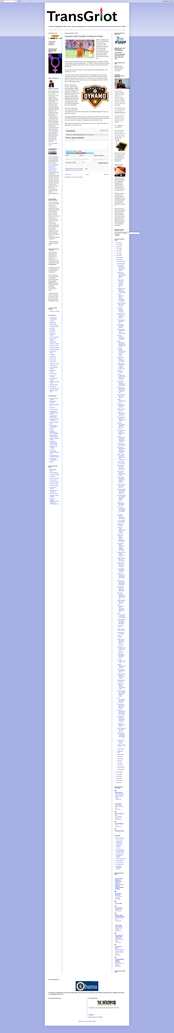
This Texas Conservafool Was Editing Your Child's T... (121, 510)
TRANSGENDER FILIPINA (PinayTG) (119, 961)
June (119, 758)
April (119, 763)
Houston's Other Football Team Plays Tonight (121, 676)
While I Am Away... (119, 909)
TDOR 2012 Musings (120, 525)
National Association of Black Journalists (54, 432)
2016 (117, 251)
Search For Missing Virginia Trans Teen (120, 309)
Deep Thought (53, 324)
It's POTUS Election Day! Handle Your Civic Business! (121, 649)
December (120, 261)
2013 (117, 257)
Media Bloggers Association (54, 426)
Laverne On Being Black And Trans (121, 504)
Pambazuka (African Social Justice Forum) (53, 443)
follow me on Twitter (54, 311)
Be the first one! (89, 134)
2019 (117, 244)
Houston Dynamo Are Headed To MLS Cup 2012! (121, 425)
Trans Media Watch (121, 858)
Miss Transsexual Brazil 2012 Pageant (121, 700)
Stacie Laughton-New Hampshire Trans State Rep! (120, 608)
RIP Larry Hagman (120, 371)
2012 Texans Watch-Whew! (121, 444)
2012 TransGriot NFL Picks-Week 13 (121, 304)
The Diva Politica (54, 485)
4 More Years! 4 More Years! (121, 629)
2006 (117, 782)
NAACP (52, 429)
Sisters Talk (52, 361)
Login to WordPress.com (80, 153)
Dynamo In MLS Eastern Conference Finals (121, 554)
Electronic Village (54, 326)
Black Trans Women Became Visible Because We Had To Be (121, 538)
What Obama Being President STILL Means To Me (121, 686)
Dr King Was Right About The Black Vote (120, 656)
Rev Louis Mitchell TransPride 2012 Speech (121, 516)
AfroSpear (52, 321)
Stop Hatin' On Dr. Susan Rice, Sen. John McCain (121, 467)
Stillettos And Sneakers (119, 845)
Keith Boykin (53, 342)
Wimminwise (53, 386)
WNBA (51, 461)
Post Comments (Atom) (77, 177)
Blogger (94, 1021)
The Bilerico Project (53, 371)
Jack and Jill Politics (53, 334)
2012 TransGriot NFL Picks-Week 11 (121, 486)
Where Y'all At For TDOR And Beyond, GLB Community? (121, 457)
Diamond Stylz (119, 792)
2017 (117, 249)
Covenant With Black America (53, 416)
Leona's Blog (118, 903)
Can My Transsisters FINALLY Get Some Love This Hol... (121, 377)
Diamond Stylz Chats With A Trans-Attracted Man (121, 331)
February (120, 767)
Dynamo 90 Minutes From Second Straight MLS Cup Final (121, 450)
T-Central (118, 848)
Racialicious (53, 356)
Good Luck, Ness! (120, 636)
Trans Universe (120, 862)
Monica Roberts (54, 88)
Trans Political (119, 860)
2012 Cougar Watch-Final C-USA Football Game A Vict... (121, 366)
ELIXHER (52, 328)
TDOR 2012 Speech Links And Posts (121, 414)
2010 (117, 774)
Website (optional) (98, 155)
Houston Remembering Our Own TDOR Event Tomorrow (121, 439)
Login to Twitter (90, 153)
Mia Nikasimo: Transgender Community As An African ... (121, 735)
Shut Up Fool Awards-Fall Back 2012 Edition (121, 706)
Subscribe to (69, 162)
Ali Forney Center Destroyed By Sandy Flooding (121, 530)
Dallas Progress (54, 472)
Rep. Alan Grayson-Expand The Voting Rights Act (121, 595)
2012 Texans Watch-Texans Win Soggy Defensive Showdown (120, 547)
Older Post (106, 174)
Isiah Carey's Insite (54, 478)
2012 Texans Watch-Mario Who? (121, 671)
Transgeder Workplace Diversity (119, 867)
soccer (81, 170)
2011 (117, 772)
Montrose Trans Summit (121, 409)
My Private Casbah (54, 347)
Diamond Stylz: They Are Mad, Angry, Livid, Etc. (121, 564)
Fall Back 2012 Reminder (121, 681)
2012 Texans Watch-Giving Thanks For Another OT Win (121, 390)
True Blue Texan (54, 493)
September (120, 751)
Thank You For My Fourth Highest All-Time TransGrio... (121, 642)
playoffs (77, 170)
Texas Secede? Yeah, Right (121, 521)
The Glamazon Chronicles (53, 491)
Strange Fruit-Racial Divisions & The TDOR (120, 359)
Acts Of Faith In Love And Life (53, 318)
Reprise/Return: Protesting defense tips (119, 806)
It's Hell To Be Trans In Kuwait (120, 742)
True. (116, 825)
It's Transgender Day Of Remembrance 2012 (121, 419)
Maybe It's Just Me (54, 343)
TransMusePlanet (119, 831)
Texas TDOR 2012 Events (121, 462)
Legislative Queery (54, 481)
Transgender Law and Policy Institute (54, 456)
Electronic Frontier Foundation (54, 419)
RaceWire (52, 354)
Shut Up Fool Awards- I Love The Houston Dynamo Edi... (120, 283)
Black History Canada (53, 402)
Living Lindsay (119, 908)
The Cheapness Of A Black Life (121, 321)
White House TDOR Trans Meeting (121, 405)
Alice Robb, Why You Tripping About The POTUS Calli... (121, 498)
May (119, 761)
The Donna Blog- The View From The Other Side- (120, 851)
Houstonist (52, 476)
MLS (74, 170)
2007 (117, 780)
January (120, 769)
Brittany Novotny (120, 838)
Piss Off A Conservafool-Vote (121, 661)
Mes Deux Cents (54, 345)
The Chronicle (53, 373)
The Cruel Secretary (52, 376)
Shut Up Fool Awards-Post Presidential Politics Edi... (121, 582)
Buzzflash (52, 407)
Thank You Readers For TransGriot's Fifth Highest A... (121, 576)
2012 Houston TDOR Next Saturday (120, 570)
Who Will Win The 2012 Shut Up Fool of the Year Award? (121, 268)
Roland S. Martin (54, 483)
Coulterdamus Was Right (120, 633)
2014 (117, 255)
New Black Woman (54, 349)
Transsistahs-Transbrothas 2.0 (54, 459)
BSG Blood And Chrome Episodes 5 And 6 (121, 316)
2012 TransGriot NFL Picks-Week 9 (121, 730)
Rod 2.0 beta (53, 360)
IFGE (51, 424)
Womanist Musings (54, 388)
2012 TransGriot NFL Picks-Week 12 (121, 396)
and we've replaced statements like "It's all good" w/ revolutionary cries (54, 501)
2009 (117, 776)
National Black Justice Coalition (54, 436)
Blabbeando (53, 322)
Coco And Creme (54, 409)
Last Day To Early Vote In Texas (121, 725)
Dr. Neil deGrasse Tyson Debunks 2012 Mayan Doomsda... (121, 298)
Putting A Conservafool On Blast (121, 666)
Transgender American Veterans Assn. (54, 452)
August (119, 754)
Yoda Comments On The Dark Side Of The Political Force (121, 693)
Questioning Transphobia (119, 842)
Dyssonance (118, 803)
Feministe (52, 332)
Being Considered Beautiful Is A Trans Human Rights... (121, 344)
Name (67, 155)
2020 (117, 242)
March (119, 765)
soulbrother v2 (53, 365)
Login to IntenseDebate (70, 153)
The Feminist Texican (53, 488)
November (120, 263)
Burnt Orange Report (53, 470)
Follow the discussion (106, 130)
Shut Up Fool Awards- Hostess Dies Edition (121, 473)
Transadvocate (119, 864)
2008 (117, 778)
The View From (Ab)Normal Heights (119, 856)
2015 (117, 253)
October (120, 749)
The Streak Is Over (120, 626)
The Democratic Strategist (54, 446)
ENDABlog (52, 330)
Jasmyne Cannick (54, 337)
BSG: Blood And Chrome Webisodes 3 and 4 (121, 432)
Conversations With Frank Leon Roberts (54, 413)
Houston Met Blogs (54, 474)
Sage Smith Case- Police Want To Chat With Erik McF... (121, 275)
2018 (117, 247)
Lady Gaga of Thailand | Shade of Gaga (119, 939)
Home (87, 174)
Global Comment (54, 422)
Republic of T (53, 358)
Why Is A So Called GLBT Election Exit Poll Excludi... (121, 712)
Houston (71, 170)
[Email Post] (86, 168)
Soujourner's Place (54, 363)
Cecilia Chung (119, 840)
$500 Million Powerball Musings (120, 326)
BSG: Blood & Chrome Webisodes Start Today (120, 589)
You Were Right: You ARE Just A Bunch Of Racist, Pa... (121, 491)
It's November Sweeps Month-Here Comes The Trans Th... (121, 719)
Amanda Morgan (119, 823)
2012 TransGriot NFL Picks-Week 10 (121, 602)
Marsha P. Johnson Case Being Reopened (121, 337)
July (119, 756)
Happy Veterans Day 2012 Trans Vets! (121, 559)
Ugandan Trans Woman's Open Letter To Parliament (121, 290)
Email (81, 155)
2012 (117, 259)
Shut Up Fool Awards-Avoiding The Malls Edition (121, 383)
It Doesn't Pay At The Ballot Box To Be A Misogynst (121, 621)
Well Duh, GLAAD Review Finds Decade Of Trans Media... (121, 352)
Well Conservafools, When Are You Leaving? (121, 615)
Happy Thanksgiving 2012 (121, 401)
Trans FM (52, 449)
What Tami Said (54, 385)
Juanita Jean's (53, 480)
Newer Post (68, 174)
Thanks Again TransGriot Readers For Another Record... (121, 480)
